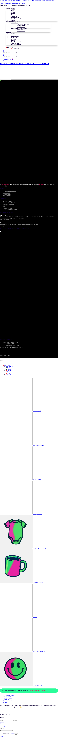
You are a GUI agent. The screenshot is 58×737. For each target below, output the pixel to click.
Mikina (13, 10)
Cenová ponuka (21, 29)
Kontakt (8, 46)
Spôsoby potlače (21, 25)
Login (4, 726)
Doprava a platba (7, 201)
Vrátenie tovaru (7, 207)
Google (9, 219)
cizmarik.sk (7, 355)
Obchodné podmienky (8, 204)
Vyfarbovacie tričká (16, 19)
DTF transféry (21, 31)
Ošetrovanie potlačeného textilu (11, 203)
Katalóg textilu (21, 27)
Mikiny (13, 35)
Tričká (13, 33)
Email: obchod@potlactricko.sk (11, 345)
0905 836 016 (41, 690)
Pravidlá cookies (7, 208)
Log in (16, 733)
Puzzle (13, 15)
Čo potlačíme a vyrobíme (9, 191)
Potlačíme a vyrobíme (23, 24)
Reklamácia (6, 205)
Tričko (13, 9)
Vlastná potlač (15, 43)
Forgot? (12, 733)
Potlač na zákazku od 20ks (13, 21)
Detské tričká (15, 36)
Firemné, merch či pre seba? (19, 28)
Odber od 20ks (7, 195)
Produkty (8, 32)
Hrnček (13, 13)
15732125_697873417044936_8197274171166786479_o (24, 64)
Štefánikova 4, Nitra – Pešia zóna (12, 342)
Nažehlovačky (15, 17)
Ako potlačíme (6, 193)
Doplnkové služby (16, 44)
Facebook (9, 225)
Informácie (14, 23)
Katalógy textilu (7, 699)
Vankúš (13, 20)
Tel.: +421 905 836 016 (9, 344)
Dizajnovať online (10, 8)
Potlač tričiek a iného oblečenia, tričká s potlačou (13, 3)
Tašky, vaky (14, 37)
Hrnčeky (13, 39)
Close (1, 736)
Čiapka (13, 12)
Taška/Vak (14, 16)
